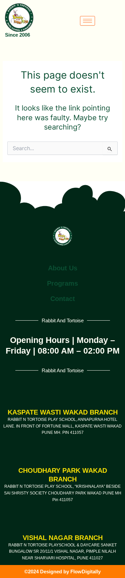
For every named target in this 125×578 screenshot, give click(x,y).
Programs (62, 283)
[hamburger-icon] (87, 21)
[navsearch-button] (118, 21)
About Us (62, 268)
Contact (62, 298)
